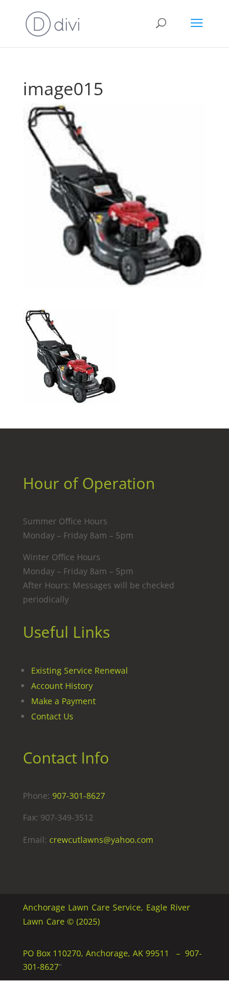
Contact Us (52, 716)
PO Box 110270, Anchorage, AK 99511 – (104, 953)
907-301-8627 (78, 795)
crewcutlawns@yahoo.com (101, 839)
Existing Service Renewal (79, 670)
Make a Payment (63, 701)
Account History (62, 685)
